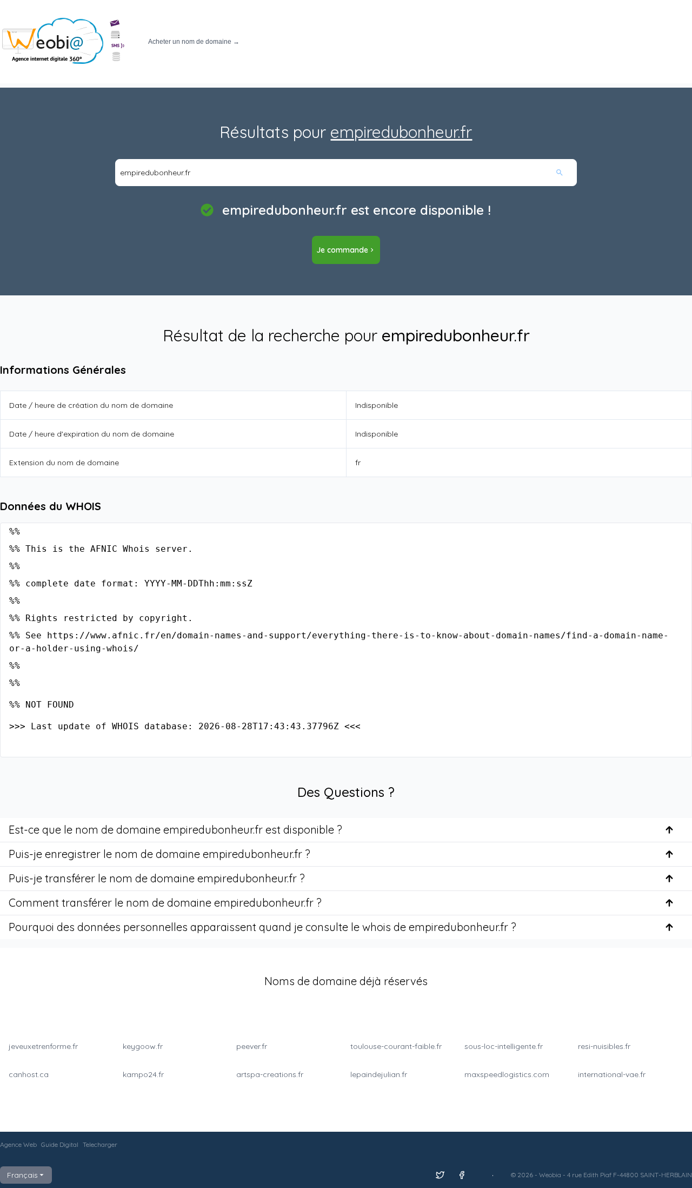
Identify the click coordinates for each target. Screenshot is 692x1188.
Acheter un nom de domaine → (193, 41)
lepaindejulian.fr (378, 1074)
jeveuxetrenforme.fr (43, 1046)
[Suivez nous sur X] (440, 1175)
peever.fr (251, 1046)
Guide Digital (59, 1144)
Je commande (342, 250)
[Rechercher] (565, 173)
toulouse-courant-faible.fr (396, 1046)
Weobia (550, 1175)
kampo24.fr (143, 1074)
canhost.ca (29, 1074)
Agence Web (18, 1144)
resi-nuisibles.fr (604, 1046)
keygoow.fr (143, 1046)
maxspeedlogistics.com (506, 1074)
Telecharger (100, 1144)
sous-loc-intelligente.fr (503, 1046)
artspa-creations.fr (269, 1074)
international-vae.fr (612, 1074)
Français (22, 1175)
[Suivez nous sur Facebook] (461, 1175)
